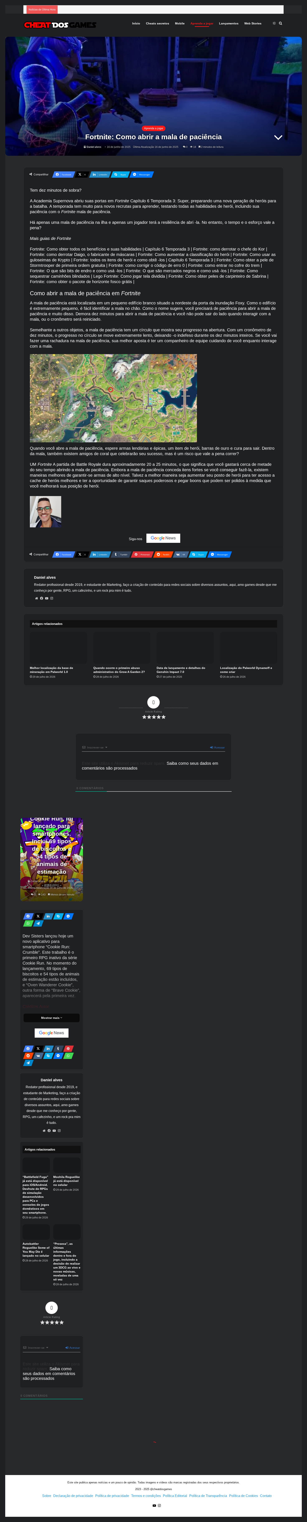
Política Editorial (175, 1496)
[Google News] (163, 538)
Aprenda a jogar (201, 23)
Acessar (219, 747)
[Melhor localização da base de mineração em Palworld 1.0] (58, 648)
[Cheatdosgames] (59, 25)
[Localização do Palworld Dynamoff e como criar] (248, 648)
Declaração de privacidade (73, 1496)
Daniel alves (94, 147)
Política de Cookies (243, 1496)
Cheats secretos (157, 23)
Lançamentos (228, 23)
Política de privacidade (112, 1496)
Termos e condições (146, 1496)
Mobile (180, 23)
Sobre (46, 1496)
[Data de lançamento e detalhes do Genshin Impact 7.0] (185, 648)
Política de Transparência (208, 1496)
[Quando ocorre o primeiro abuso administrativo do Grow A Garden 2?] (122, 648)
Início (136, 23)
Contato (266, 1496)
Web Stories (252, 23)
